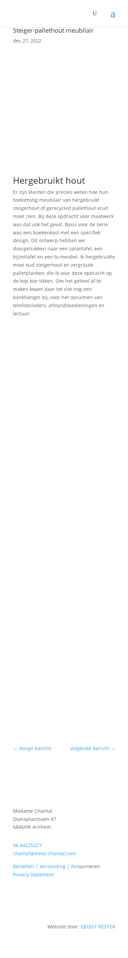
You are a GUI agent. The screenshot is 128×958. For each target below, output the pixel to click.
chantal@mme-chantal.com (44, 853)
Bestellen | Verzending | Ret (46, 866)
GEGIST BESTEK (98, 926)
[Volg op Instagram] (109, 894)
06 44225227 (27, 845)
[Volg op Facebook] (96, 894)
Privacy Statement (33, 874)
